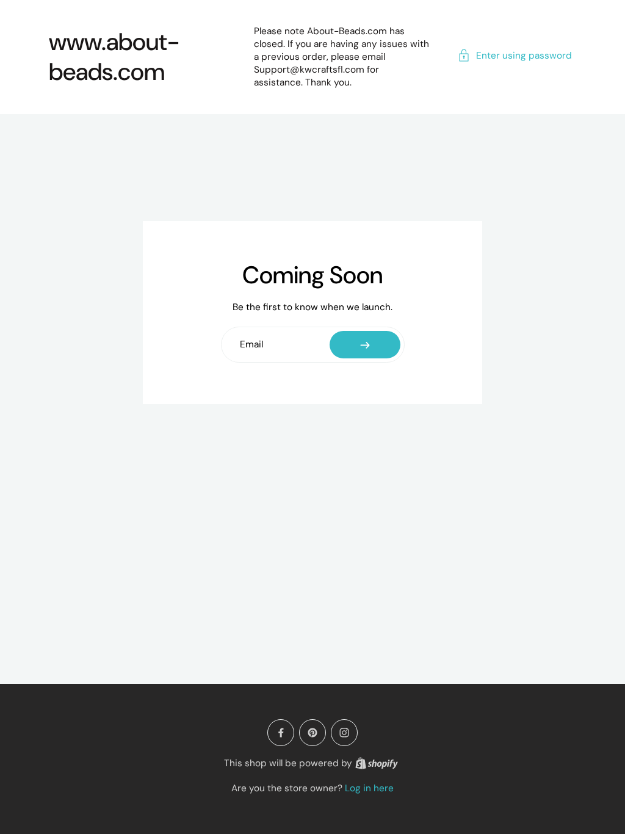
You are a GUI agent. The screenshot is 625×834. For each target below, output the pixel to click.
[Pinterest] (312, 732)
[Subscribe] (364, 344)
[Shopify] (376, 763)
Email (251, 344)
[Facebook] (280, 732)
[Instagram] (344, 732)
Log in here (369, 788)
